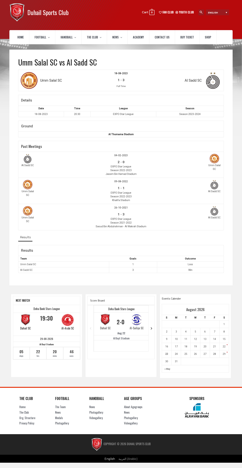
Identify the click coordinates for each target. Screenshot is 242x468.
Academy (138, 37)
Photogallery (62, 423)
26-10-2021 (121, 207)
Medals (59, 418)
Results (25, 237)
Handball (67, 37)
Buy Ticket (187, 37)
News (115, 37)
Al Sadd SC (26, 270)
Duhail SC (25, 328)
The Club (92, 37)
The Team (60, 407)
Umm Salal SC (28, 264)
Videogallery (96, 418)
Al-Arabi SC (67, 328)
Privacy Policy (26, 423)
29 (224, 354)
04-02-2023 (121, 155)
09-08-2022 (121, 181)
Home (20, 37)
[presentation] (48, 37)
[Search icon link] (201, 12)
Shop (208, 37)
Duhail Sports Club (48, 12)
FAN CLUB (168, 12)
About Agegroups (133, 407)
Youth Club (186, 12)
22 (224, 346)
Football (40, 37)
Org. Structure (27, 418)
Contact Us (162, 37)
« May (167, 369)
